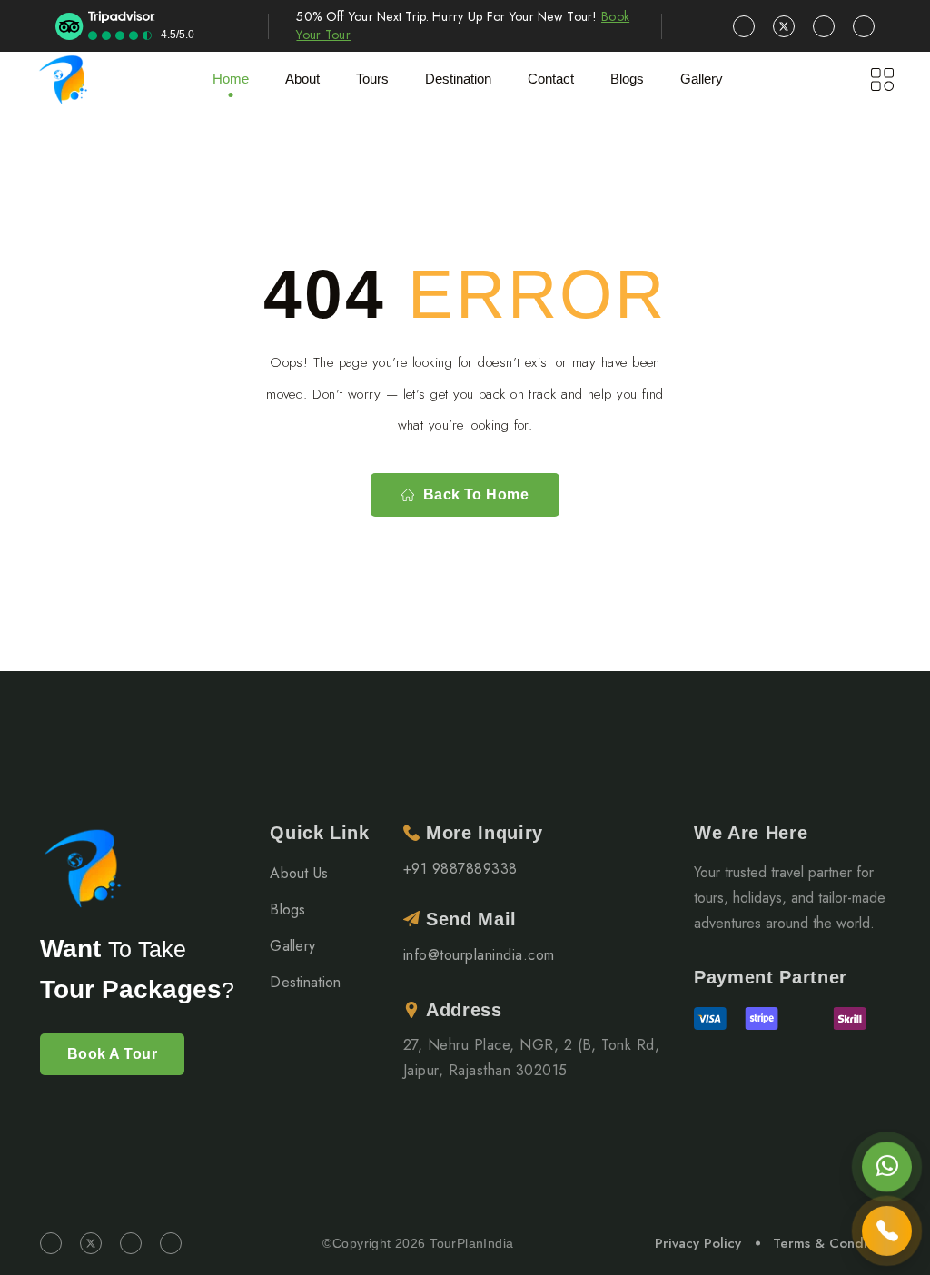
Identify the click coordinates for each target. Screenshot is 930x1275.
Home (231, 78)
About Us (299, 873)
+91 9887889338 (460, 868)
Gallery (701, 78)
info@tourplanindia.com (479, 954)
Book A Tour (112, 1054)
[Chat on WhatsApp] (887, 1166)
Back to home (476, 494)
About (302, 78)
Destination (305, 982)
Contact (551, 78)
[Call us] (887, 1232)
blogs (627, 78)
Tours (372, 78)
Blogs (288, 909)
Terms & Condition (831, 1243)
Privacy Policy (698, 1243)
